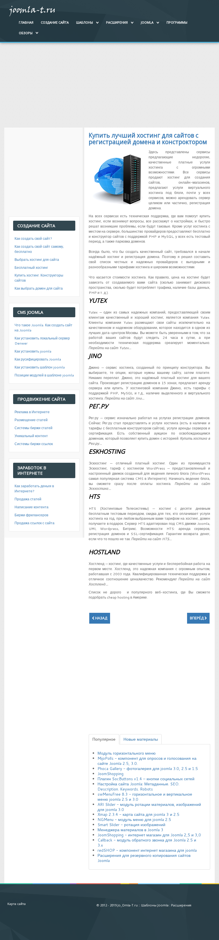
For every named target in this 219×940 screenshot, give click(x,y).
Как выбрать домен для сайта (39, 288)
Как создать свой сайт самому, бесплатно (39, 249)
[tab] (104, 739)
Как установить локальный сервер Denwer (42, 341)
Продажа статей (28, 499)
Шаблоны (84, 22)
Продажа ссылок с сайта (34, 523)
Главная (26, 22)
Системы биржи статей (33, 427)
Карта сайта (16, 904)
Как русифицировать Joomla (38, 359)
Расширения (117, 22)
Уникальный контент (31, 435)
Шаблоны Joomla (155, 905)
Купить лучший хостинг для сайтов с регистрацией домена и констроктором (148, 138)
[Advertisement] (109, 82)
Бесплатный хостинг (31, 267)
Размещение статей (31, 419)
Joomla (147, 22)
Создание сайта (55, 22)
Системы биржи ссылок (34, 443)
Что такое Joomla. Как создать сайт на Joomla (43, 328)
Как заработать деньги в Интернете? (34, 488)
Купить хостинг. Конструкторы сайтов (39, 278)
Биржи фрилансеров (31, 515)
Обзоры (26, 33)
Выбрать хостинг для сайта (37, 259)
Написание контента (31, 507)
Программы (177, 22)
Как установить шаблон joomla (40, 367)
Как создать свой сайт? (33, 238)
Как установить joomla (33, 351)
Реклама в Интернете (32, 411)
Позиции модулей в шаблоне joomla (44, 375)
